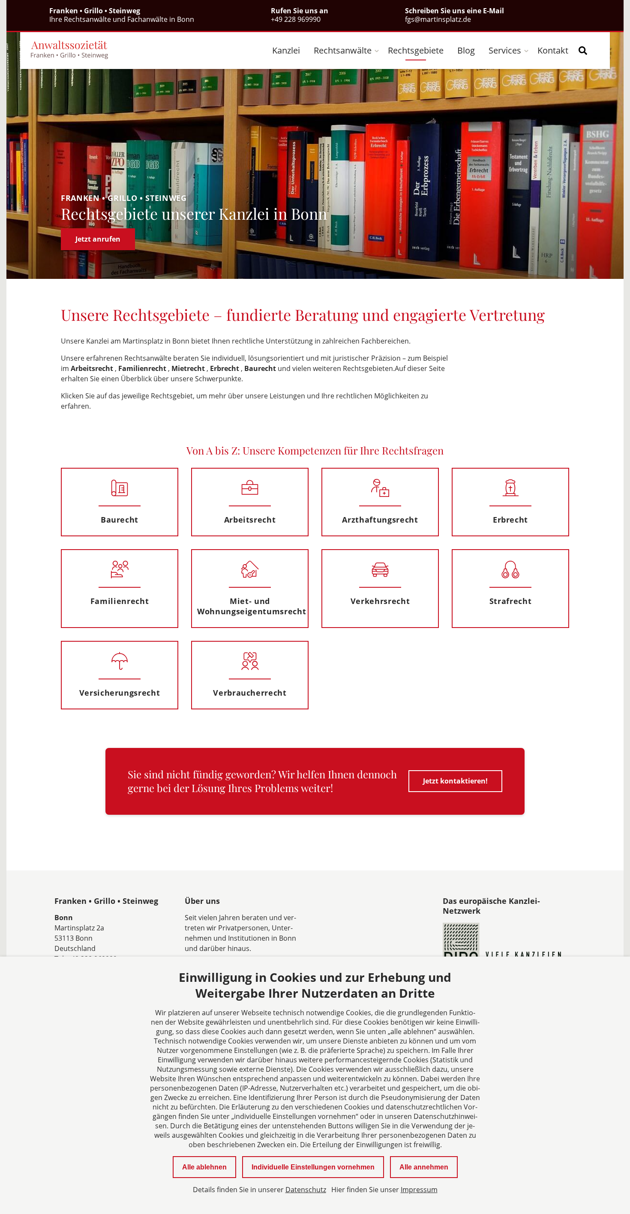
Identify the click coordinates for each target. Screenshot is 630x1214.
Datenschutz (305, 1189)
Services (505, 50)
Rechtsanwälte (343, 50)
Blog (466, 50)
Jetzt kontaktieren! (455, 781)
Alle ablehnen (204, 1167)
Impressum (419, 1189)
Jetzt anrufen (97, 239)
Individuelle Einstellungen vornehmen (313, 1167)
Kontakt (552, 50)
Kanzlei (286, 50)
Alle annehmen (423, 1167)
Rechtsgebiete (416, 50)
